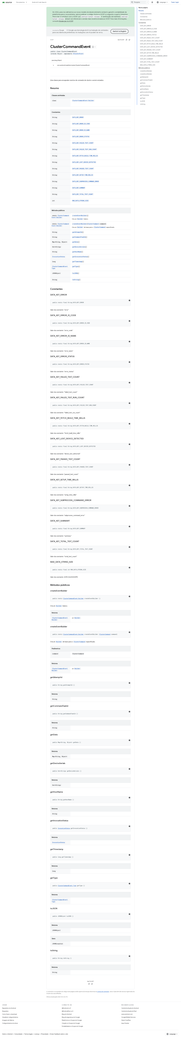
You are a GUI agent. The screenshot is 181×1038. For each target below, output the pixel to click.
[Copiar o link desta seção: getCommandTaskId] (70, 706)
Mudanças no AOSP (66, 21)
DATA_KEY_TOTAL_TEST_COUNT (82, 194)
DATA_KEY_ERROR (77, 117)
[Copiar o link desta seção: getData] (59, 735)
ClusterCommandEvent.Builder (83, 100)
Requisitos (5, 1011)
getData (75, 242)
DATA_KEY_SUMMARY (78, 188)
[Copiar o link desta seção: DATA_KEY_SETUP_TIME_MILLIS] (80, 480)
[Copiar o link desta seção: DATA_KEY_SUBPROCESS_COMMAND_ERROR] (93, 500)
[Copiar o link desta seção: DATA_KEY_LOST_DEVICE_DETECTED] (85, 439)
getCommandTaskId (79, 237)
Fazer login (175, 2)
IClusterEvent (78, 54)
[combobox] (139, 2)
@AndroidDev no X (67, 1011)
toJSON (74, 273)
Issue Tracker (125, 1023)
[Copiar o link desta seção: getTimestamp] (65, 849)
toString (75, 280)
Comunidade (18, 1034)
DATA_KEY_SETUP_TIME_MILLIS (82, 175)
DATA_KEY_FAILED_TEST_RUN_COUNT (84, 149)
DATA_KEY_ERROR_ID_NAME (81, 130)
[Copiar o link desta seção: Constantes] (64, 289)
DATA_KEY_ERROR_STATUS (80, 136)
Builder (80, 219)
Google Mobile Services (128, 1017)
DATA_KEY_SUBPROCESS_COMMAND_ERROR (85, 181)
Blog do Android (67, 1014)
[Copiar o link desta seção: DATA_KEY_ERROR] (69, 295)
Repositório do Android (9, 1008)
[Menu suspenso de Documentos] (27, 2)
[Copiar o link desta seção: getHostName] (65, 792)
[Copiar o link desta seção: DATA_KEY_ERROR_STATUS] (76, 356)
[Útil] (126, 39)
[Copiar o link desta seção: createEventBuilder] (69, 591)
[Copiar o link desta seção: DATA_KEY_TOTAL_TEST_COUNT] (81, 541)
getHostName (76, 252)
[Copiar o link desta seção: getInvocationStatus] (70, 821)
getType (75, 266)
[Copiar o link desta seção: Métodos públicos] (72, 585)
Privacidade (44, 1034)
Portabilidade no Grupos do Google (72, 1026)
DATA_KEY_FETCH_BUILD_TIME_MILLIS (85, 156)
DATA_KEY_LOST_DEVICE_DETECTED (84, 162)
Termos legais (28, 1034)
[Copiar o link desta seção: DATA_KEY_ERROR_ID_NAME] (78, 336)
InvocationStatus (58, 257)
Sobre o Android (7, 1034)
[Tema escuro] (129, 300)
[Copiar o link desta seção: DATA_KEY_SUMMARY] (72, 521)
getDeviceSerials (78, 247)
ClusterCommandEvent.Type (67, 886)
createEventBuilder (79, 215)
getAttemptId (77, 232)
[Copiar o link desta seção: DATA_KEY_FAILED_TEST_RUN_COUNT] (86, 398)
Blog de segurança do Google (71, 1017)
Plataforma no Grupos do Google (72, 1020)
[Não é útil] (129, 39)
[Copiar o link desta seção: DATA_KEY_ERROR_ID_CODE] (78, 315)
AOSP (51, 40)
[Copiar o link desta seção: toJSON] (59, 909)
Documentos (20, 2)
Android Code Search (39, 2)
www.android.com (127, 1014)
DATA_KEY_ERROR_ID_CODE (81, 124)
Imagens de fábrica (8, 1020)
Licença (37, 1034)
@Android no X (66, 1008)
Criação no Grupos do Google (71, 1023)
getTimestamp (77, 261)
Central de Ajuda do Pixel (128, 1011)
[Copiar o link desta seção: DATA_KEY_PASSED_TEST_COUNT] (82, 459)
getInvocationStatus (79, 257)
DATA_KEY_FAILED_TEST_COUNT (82, 143)
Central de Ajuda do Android (130, 1008)
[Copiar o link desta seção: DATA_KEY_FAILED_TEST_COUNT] (81, 377)
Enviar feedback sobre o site (59, 1034)
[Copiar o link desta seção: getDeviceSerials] (67, 763)
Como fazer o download (9, 1014)
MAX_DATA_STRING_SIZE (80, 201)
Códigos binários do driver (10, 1023)
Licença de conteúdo (103, 991)
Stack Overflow (126, 1020)
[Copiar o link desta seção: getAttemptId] (64, 677)
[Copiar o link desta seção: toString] (59, 951)
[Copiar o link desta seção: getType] (59, 878)
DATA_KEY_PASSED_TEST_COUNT (83, 168)
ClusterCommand (93, 224)
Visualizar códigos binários (10, 1017)
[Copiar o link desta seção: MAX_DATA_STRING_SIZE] (75, 562)
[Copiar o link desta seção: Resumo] (61, 88)
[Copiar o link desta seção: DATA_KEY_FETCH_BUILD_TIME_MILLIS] (87, 418)
